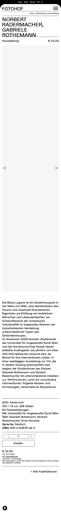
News (20, 2)
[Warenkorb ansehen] (42, 2)
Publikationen (41, 13)
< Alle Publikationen (44, 471)
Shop (26, 2)
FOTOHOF (12, 9)
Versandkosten (12, 456)
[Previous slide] (4, 168)
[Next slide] (56, 168)
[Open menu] (55, 8)
